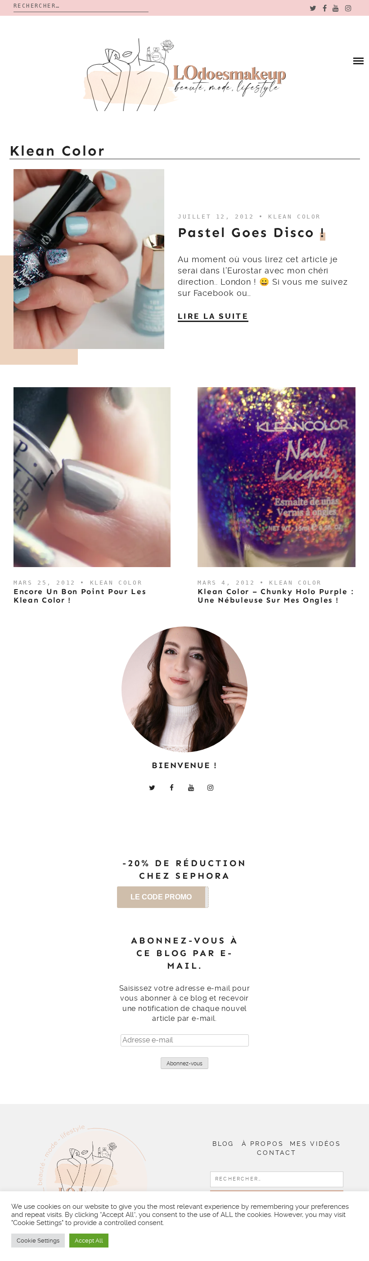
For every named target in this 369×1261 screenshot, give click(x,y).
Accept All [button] (89, 1240)
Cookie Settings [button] (38, 1240)
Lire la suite (213, 316)
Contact (277, 1152)
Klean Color (294, 216)
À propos (263, 1143)
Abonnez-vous (184, 1063)
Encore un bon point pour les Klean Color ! (80, 595)
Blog (223, 1143)
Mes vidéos (315, 1143)
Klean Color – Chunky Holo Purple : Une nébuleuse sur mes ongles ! (276, 595)
